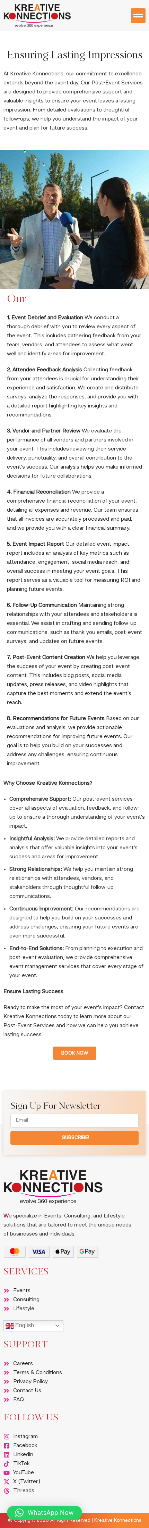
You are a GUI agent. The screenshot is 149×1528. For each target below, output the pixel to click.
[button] (138, 15)
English (24, 1325)
